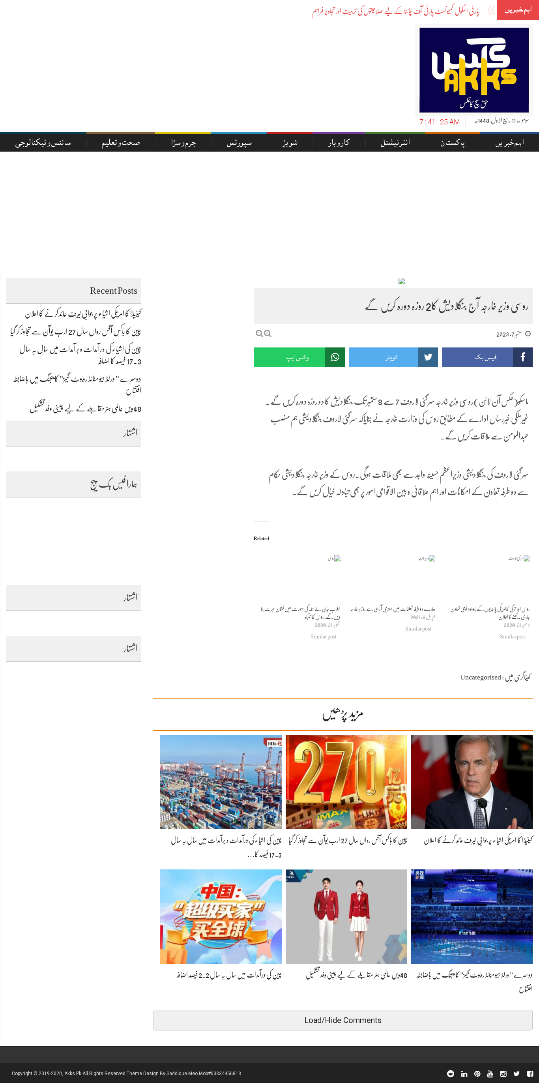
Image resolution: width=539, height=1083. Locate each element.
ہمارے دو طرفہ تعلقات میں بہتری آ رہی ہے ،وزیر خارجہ (392, 608)
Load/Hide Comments (343, 1020)
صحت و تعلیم (120, 143)
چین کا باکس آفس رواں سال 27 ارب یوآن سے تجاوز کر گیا (347, 840)
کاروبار (339, 143)
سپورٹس (239, 143)
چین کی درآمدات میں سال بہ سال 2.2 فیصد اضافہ (229, 975)
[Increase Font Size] (267, 333)
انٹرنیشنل (395, 143)
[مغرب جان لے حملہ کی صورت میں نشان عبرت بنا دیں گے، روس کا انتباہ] (297, 580)
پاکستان (452, 143)
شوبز (290, 143)
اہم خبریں (510, 143)
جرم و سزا (183, 143)
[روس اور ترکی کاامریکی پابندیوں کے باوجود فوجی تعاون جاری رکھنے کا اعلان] (486, 580)
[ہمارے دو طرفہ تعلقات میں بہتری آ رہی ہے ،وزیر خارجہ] (391, 580)
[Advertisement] (269, 211)
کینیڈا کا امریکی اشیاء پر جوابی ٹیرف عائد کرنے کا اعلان (478, 840)
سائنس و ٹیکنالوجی (43, 143)
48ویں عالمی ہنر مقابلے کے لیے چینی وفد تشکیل (356, 975)
